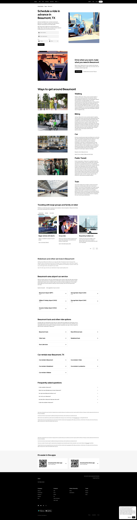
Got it (134, 517)
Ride (40, 1)
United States (40, 6)
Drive (43, 1)
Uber (35, 1)
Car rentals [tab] (52, 213)
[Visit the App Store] (48, 511)
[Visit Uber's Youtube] (41, 505)
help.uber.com (76, 417)
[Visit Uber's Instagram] (43, 505)
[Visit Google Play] (41, 511)
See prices (41, 44)
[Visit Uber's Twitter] (46, 505)
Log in (97, 1)
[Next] (96, 248)
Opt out (129, 517)
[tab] (55, 213)
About (56, 1)
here (131, 514)
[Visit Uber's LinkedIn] (38, 505)
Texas (45, 6)
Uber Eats (52, 1)
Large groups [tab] (41, 213)
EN (90, 1)
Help (93, 1)
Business (47, 1)
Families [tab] (46, 213)
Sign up (100, 1)
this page (87, 443)
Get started (78, 71)
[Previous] (93, 248)
